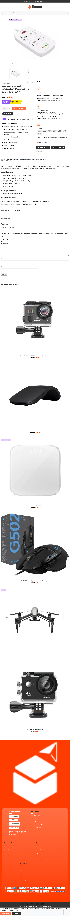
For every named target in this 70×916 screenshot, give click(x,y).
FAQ (5, 859)
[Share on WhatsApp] (43, 151)
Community (23, 877)
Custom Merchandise (37, 819)
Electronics (5, 82)
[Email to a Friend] (49, 151)
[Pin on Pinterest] (50, 151)
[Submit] (66, 13)
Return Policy (7, 853)
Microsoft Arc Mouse (35, 431)
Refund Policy (8, 856)
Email (3, 267)
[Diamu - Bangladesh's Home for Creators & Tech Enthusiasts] (35, 6)
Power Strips (6, 83)
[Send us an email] (48, 1)
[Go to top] (66, 913)
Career (22, 871)
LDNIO (44, 159)
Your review (5, 243)
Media (21, 868)
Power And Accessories (15, 82)
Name (3, 259)
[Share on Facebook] (45, 151)
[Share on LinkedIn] (53, 151)
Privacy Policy (8, 850)
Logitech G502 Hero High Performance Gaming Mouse (35, 581)
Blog (21, 874)
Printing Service (35, 822)
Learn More (58, 100)
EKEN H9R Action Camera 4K (35, 729)
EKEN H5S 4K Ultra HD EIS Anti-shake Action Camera (35, 356)
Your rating (5, 239)
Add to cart (19, 108)
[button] (2, 7)
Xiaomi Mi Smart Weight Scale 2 (35, 506)
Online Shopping (35, 815)
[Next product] (28, 82)
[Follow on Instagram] (46, 1)
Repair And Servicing (36, 828)
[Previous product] (31, 82)
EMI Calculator (43, 142)
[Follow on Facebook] (45, 1)
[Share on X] (47, 151)
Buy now (7, 114)
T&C (5, 847)
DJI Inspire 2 (35, 656)
